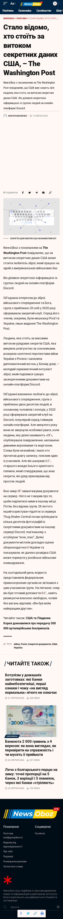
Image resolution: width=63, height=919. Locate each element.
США (54, 644)
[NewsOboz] (31, 3)
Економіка (12, 736)
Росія (24, 644)
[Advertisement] (31, 153)
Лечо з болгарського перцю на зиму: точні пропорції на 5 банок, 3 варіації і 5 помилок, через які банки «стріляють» (31, 776)
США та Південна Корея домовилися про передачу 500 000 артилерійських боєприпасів (29, 623)
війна (17, 644)
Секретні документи (39, 644)
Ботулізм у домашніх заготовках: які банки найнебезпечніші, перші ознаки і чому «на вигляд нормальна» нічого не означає (31, 684)
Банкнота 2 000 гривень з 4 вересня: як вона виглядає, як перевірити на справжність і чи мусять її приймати (30, 748)
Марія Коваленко (17, 116)
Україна (18, 647)
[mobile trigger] (6, 3)
